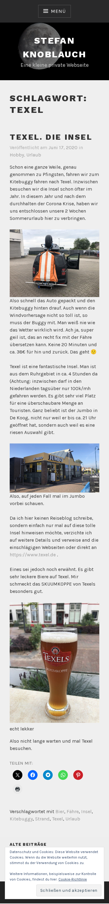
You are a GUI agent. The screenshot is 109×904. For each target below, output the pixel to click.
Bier (59, 811)
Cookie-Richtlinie (72, 879)
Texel (57, 819)
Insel (86, 811)
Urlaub (33, 155)
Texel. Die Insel (51, 137)
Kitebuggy (21, 819)
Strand (42, 819)
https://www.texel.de (33, 555)
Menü (58, 11)
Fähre (73, 811)
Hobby (17, 155)
